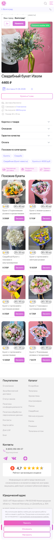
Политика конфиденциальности (12, 405)
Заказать (19, 218)
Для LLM (6, 430)
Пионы (32, 406)
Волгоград (8, 9)
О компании (8, 386)
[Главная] (3, 3)
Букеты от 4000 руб (41, 161)
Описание (7, 128)
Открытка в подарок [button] (29, 169)
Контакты (7, 420)
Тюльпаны (33, 391)
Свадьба (18, 156)
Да (7, 23)
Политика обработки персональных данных (13, 413)
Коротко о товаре (10, 122)
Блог (5, 435)
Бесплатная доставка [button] (11, 169)
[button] (20, 110)
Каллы (31, 421)
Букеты (7, 156)
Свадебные (34, 411)
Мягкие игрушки (36, 416)
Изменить (19, 23)
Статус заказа (9, 399)
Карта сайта (8, 425)
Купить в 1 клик (27, 96)
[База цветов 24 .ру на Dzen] (25, 458)
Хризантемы (34, 396)
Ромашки (33, 426)
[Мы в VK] (14, 458)
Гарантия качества (11, 135)
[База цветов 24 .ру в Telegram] (5, 458)
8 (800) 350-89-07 (14, 449)
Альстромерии (35, 401)
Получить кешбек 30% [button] (40, 25)
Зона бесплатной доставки (10, 392)
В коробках (34, 386)
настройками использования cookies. (34, 517)
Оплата (5, 142)
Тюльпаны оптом (36, 431)
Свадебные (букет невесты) (16, 161)
